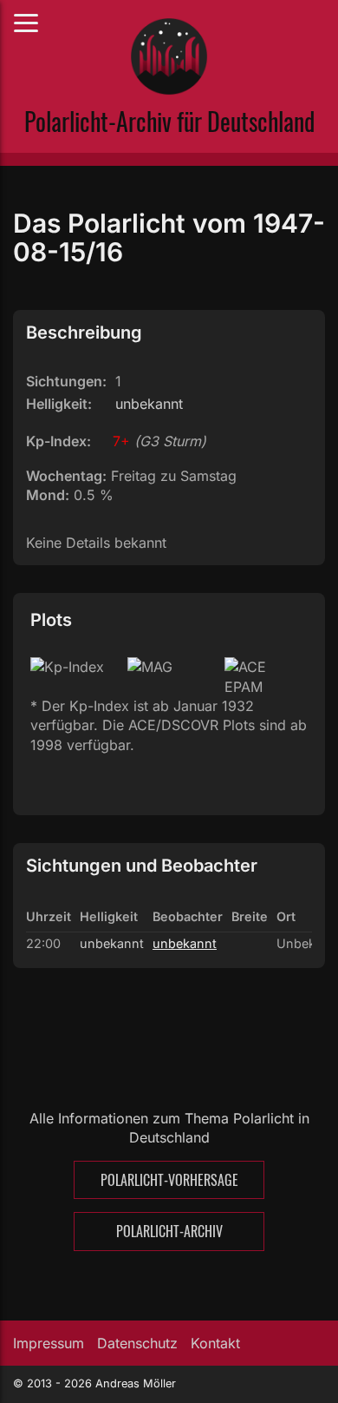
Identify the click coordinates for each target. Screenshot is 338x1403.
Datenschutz (137, 1343)
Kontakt (215, 1343)
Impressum (48, 1343)
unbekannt (185, 943)
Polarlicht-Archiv (169, 1231)
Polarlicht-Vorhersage (169, 1179)
